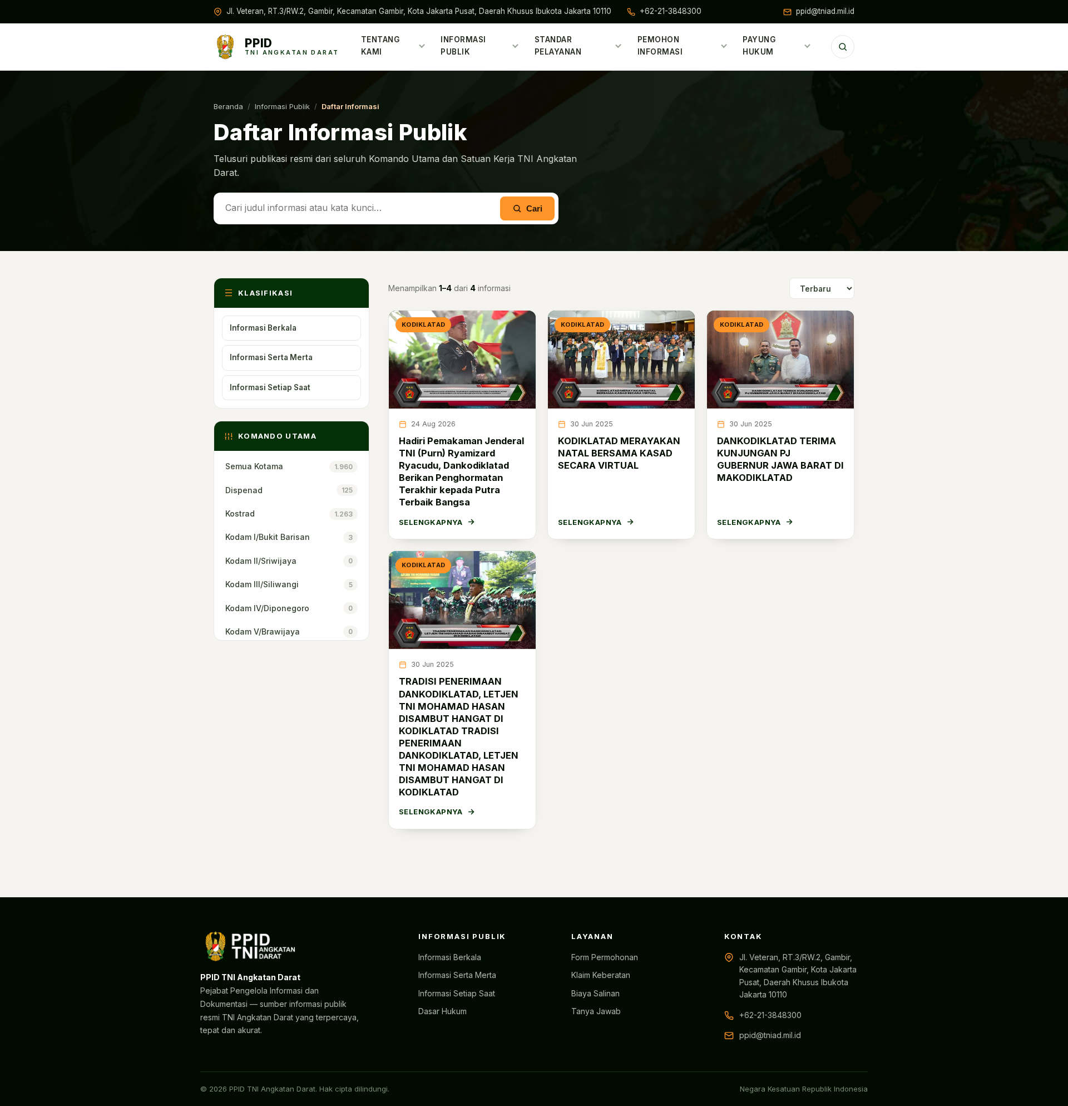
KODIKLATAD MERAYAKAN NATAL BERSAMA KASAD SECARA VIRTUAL (619, 453)
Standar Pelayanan (558, 45)
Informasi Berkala (263, 327)
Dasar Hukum (442, 1011)
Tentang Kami (380, 45)
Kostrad (289, 513)
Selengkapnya (431, 522)
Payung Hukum (759, 45)
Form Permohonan (604, 957)
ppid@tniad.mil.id (825, 11)
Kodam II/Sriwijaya (289, 561)
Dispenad (289, 490)
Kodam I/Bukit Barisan (289, 537)
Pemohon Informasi (660, 45)
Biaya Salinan (595, 993)
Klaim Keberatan (600, 975)
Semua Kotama (289, 466)
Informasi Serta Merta (271, 357)
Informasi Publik (463, 45)
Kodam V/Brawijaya (289, 631)
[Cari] (842, 46)
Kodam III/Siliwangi (289, 584)
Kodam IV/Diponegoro (289, 608)
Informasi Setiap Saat (270, 387)
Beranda (228, 106)
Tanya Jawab (596, 1011)
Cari (534, 208)
